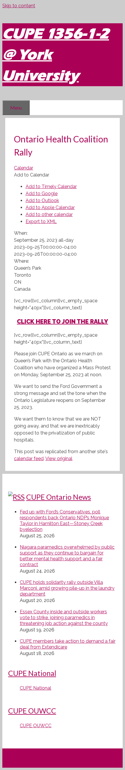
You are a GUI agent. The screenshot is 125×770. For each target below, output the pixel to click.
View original (58, 458)
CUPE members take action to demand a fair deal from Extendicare (67, 644)
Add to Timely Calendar (51, 186)
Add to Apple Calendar (50, 207)
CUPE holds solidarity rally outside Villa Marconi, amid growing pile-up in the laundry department (67, 588)
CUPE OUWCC (32, 710)
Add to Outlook (42, 200)
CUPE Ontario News (58, 496)
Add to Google (42, 193)
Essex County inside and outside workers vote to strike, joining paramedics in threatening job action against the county (64, 617)
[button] (31, 175)
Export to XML (41, 221)
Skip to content (18, 5)
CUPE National (32, 673)
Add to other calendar (49, 214)
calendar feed (29, 458)
